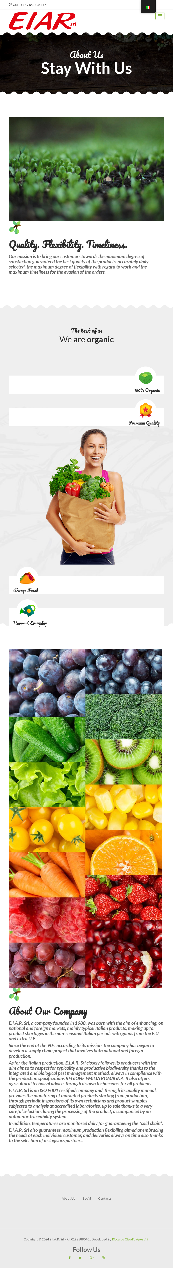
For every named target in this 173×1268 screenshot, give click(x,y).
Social (87, 1198)
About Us (68, 1198)
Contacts (105, 1198)
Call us (30, 5)
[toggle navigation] (159, 16)
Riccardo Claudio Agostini (129, 1239)
